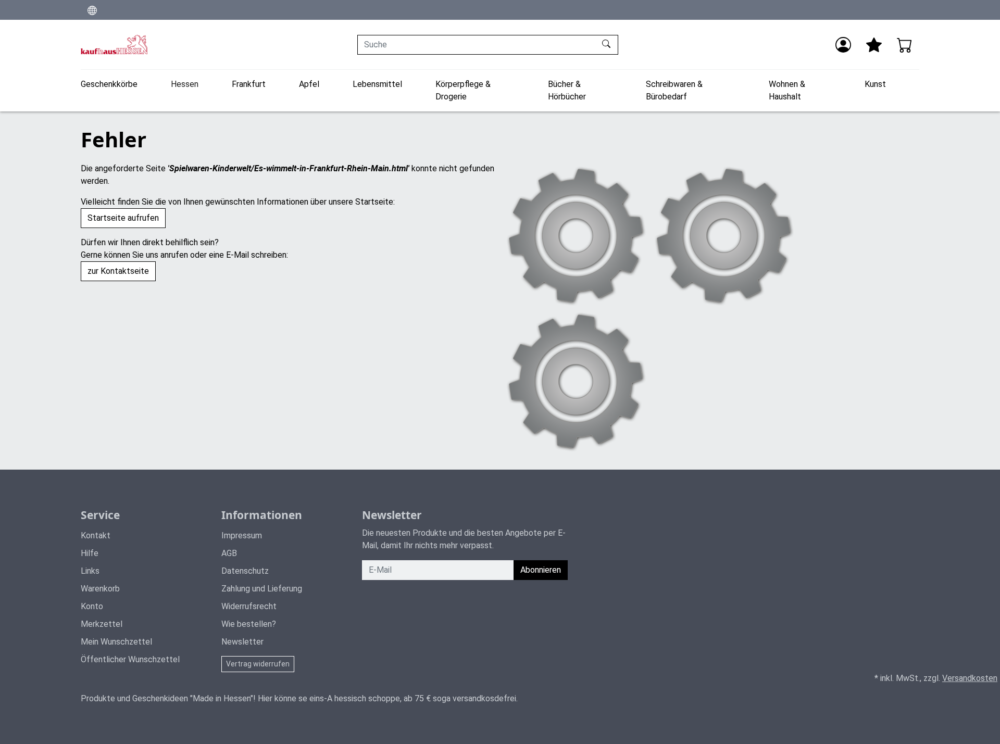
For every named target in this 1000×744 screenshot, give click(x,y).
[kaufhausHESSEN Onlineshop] (114, 44)
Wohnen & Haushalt (787, 90)
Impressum (241, 535)
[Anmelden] (843, 44)
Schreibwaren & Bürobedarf (674, 90)
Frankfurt (249, 84)
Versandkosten (969, 678)
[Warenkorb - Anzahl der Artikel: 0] (904, 44)
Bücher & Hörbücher (567, 90)
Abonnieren (540, 570)
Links (90, 571)
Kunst (875, 84)
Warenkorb (100, 589)
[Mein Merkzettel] (874, 44)
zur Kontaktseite (118, 271)
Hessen (184, 84)
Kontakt (95, 535)
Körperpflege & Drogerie (463, 90)
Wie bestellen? (248, 624)
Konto (92, 606)
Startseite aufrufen (123, 218)
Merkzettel (101, 624)
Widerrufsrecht (249, 606)
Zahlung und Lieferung (261, 589)
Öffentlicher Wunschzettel (130, 659)
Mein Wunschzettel (116, 642)
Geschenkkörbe (109, 84)
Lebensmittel (377, 84)
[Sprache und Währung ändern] (92, 10)
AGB (229, 553)
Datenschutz (245, 571)
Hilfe (89, 553)
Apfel (309, 84)
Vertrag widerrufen (258, 664)
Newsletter (242, 642)
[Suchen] (607, 45)
